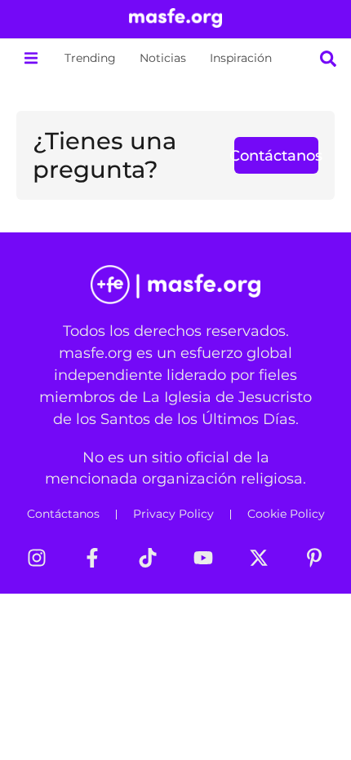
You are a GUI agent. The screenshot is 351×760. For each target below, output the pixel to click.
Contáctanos (63, 513)
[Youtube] (203, 557)
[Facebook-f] (92, 557)
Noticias (163, 58)
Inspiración (241, 58)
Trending (90, 58)
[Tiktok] (147, 557)
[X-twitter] (258, 557)
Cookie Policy (286, 513)
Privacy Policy (173, 513)
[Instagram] (36, 557)
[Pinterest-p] (314, 557)
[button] (30, 58)
